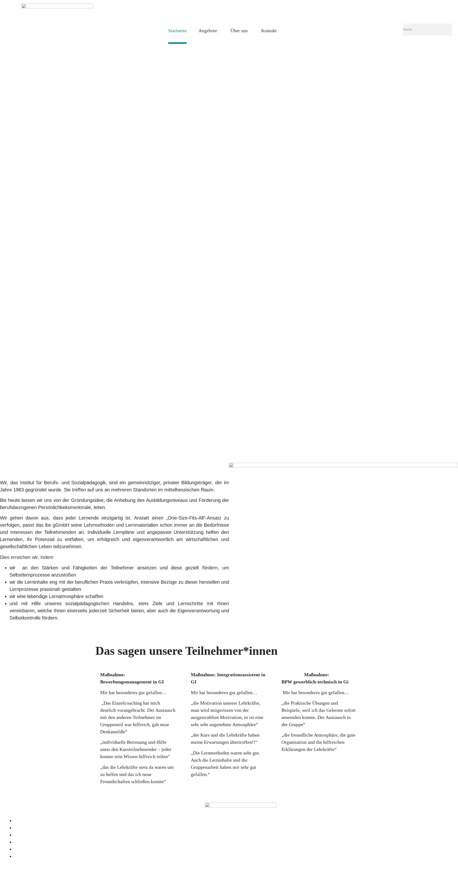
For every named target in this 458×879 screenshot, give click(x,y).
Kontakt (269, 30)
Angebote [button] (207, 30)
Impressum (25, 820)
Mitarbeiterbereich (32, 834)
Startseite (177, 30)
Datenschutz (26, 827)
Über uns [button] (239, 30)
